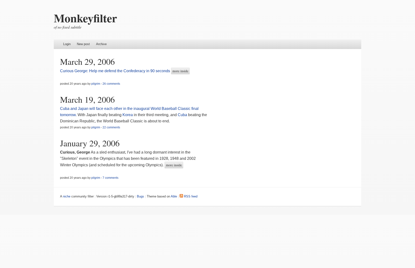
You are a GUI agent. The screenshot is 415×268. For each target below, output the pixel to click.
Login (67, 44)
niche (66, 196)
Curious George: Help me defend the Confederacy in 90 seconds (115, 71)
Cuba (182, 115)
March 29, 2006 (87, 61)
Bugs (140, 196)
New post (83, 44)
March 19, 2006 (87, 99)
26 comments (111, 83)
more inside (180, 71)
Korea (127, 115)
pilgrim (95, 83)
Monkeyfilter (85, 17)
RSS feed (190, 196)
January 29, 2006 (90, 143)
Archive (101, 44)
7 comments (110, 177)
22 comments (111, 127)
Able (174, 196)
